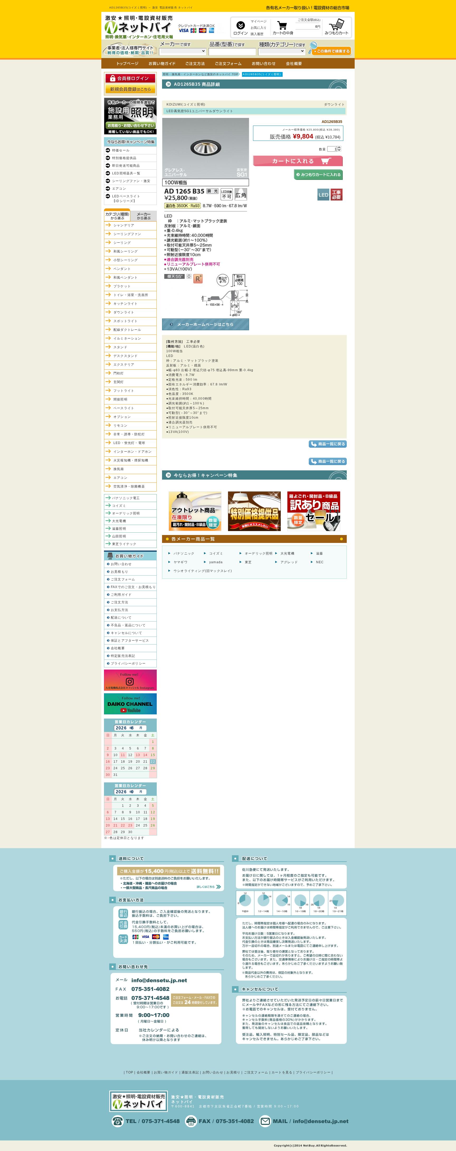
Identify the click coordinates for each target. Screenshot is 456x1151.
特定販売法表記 (123, 656)
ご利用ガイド (121, 594)
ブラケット (122, 286)
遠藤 (319, 553)
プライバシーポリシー (128, 663)
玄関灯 (118, 382)
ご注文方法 (119, 602)
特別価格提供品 (124, 158)
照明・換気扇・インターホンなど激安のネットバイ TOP (200, 74)
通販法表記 (190, 1072)
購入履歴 (257, 34)
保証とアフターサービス (130, 640)
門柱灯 (118, 373)
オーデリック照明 (259, 553)
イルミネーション (127, 338)
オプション (122, 417)
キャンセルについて (126, 633)
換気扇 (118, 469)
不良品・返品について (128, 625)
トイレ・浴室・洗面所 (130, 295)
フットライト (123, 391)
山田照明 (119, 536)
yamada (216, 562)
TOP (129, 1072)
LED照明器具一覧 (126, 173)
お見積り (233, 1072)
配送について (121, 617)
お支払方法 (119, 610)
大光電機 (287, 553)
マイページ (259, 21)
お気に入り (259, 28)
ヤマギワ (181, 562)
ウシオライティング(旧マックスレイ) (203, 571)
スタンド (120, 347)
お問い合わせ (121, 564)
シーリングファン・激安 (131, 181)
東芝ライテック (124, 544)
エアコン (119, 188)
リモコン (120, 425)
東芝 (248, 562)
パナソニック (184, 553)
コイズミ (216, 553)
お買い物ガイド (166, 1072)
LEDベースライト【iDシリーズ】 (126, 198)
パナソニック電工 (126, 498)
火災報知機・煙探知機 (130, 460)
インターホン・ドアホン (132, 451)
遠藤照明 (119, 529)
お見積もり (119, 572)
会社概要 (118, 648)
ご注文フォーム (123, 579)
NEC (320, 562)
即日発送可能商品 (126, 166)
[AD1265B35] (205, 314)
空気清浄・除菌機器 (129, 486)
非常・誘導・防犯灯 (129, 434)
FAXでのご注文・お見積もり (133, 587)
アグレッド (289, 562)
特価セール (121, 150)
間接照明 (120, 399)
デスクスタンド (125, 356)
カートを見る (282, 1072)
